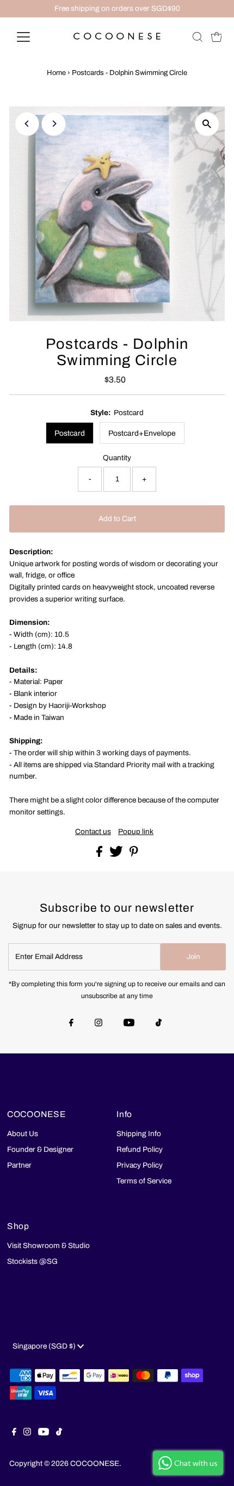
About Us (22, 1134)
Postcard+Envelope (142, 433)
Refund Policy (139, 1149)
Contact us (93, 832)
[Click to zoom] (207, 124)
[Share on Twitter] (117, 854)
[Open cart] (216, 37)
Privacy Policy (139, 1165)
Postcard (69, 433)
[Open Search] (197, 37)
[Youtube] (129, 1024)
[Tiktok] (158, 1024)
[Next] (53, 123)
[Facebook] (71, 1024)
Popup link (135, 832)
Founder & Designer (40, 1149)
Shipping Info (138, 1134)
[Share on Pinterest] (134, 854)
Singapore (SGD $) (45, 1346)
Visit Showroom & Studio (48, 1246)
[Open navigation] (35, 37)
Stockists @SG (32, 1261)
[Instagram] (98, 1024)
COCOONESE (94, 1463)
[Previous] (27, 123)
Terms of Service (143, 1181)
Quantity (117, 458)
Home (56, 73)
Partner (19, 1165)
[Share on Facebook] (100, 854)
